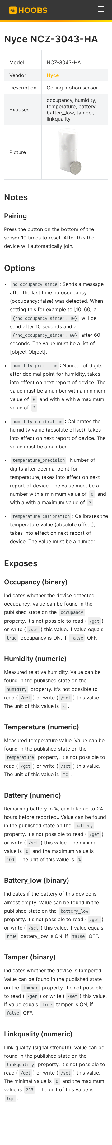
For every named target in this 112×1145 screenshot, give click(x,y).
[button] (101, 9)
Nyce (53, 75)
